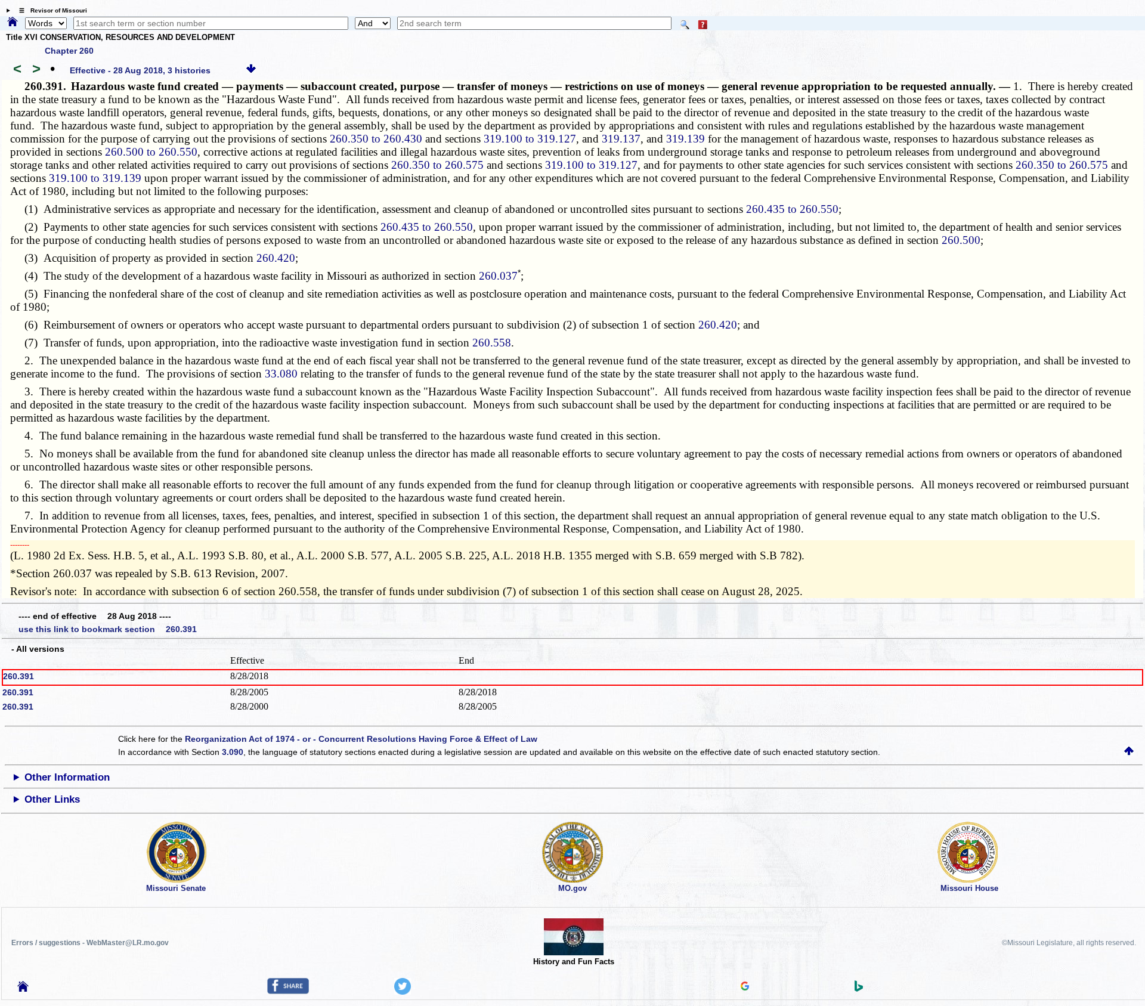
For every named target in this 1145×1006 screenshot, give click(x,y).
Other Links (52, 799)
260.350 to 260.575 (437, 165)
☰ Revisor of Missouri (50, 10)
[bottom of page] (251, 70)
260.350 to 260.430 (376, 138)
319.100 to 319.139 (95, 178)
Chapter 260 (69, 50)
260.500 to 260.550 (151, 152)
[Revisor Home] (23, 988)
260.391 (18, 676)
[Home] (12, 23)
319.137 (621, 138)
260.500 (961, 240)
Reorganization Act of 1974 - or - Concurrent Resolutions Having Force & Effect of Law (361, 739)
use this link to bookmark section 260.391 (107, 629)
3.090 (232, 752)
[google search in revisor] (745, 987)
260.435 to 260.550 (792, 209)
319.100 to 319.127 (530, 138)
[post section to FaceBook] (288, 991)
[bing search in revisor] (859, 988)
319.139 (685, 138)
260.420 (275, 258)
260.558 (491, 342)
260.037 (498, 276)
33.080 (281, 373)
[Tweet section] (402, 991)
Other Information (67, 777)
